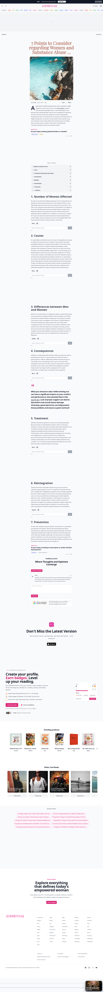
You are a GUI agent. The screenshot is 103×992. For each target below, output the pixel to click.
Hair (98, 10)
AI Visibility (60, 953)
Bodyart (39, 920)
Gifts (76, 926)
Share (69, 102)
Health (38, 929)
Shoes (9, 10)
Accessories (40, 917)
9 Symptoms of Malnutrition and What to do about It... (32, 824)
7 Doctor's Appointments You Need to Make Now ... (69, 814)
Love (91, 10)
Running (25, 10)
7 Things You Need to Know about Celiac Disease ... (33, 817)
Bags (63, 917)
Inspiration (40, 10)
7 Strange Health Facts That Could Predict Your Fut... (34, 814)
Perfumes (46, 10)
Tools (38, 944)
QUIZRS (71, 554)
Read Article (20, 796)
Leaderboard (78, 698)
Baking (86, 10)
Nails (38, 935)
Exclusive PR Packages (63, 956)
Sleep (94, 10)
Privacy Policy (81, 956)
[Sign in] (101, 6)
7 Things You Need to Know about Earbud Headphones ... (32, 820)
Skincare (52, 938)
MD (45, 102)
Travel (71, 10)
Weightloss (4, 10)
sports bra (35, 399)
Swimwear (89, 938)
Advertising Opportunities (43, 956)
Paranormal (52, 935)
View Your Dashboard (28, 705)
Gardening (65, 926)
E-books (41, 134)
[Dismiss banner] (70, 601)
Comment (34, 596)
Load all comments (37, 570)
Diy (13, 10)
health (4, 34)
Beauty (56, 10)
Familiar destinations (42, 552)
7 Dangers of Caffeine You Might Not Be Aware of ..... (70, 827)
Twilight (64, 941)
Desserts (89, 920)
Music (88, 932)
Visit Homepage (51, 902)
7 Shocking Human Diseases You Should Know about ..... (33, 827)
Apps (30, 10)
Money (17, 10)
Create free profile (12, 705)
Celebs (64, 920)
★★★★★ (98, 34)
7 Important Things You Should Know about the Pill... (69, 817)
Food (88, 923)
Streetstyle (77, 938)
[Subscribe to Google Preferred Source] (40, 602)
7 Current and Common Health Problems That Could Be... (70, 824)
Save (63, 102)
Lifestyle (76, 10)
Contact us (39, 953)
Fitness (51, 10)
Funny (38, 926)
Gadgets (52, 926)
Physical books (35, 134)
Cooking (77, 920)
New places (34, 552)
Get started (92, 698)
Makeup (61, 10)
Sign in (34, 708)
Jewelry (76, 929)
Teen (38, 941)
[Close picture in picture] (87, 982)
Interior (66, 10)
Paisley (34, 102)
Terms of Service (41, 959)
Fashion (64, 923)
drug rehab (60, 108)
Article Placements (82, 953)
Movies (34, 10)
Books (51, 920)
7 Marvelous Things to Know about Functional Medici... (71, 820)
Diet (21, 10)
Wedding (81, 10)
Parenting (64, 935)
